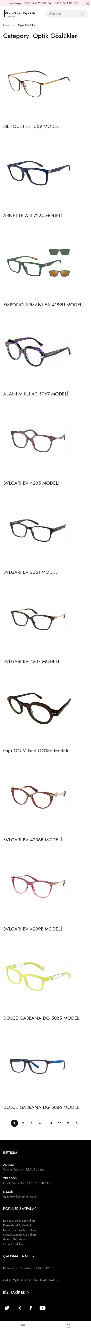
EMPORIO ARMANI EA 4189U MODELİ (43, 304)
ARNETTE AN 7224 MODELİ (32, 215)
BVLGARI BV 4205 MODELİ (31, 483)
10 (59, 1123)
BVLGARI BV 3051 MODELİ (31, 572)
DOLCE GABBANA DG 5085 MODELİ (41, 1018)
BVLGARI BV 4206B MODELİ (32, 839)
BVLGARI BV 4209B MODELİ (32, 928)
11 (68, 1123)
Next (76, 1123)
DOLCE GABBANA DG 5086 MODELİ (41, 1107)
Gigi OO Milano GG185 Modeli (35, 750)
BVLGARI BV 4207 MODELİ (31, 661)
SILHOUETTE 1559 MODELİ (32, 126)
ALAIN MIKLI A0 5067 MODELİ (35, 393)
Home (6, 25)
